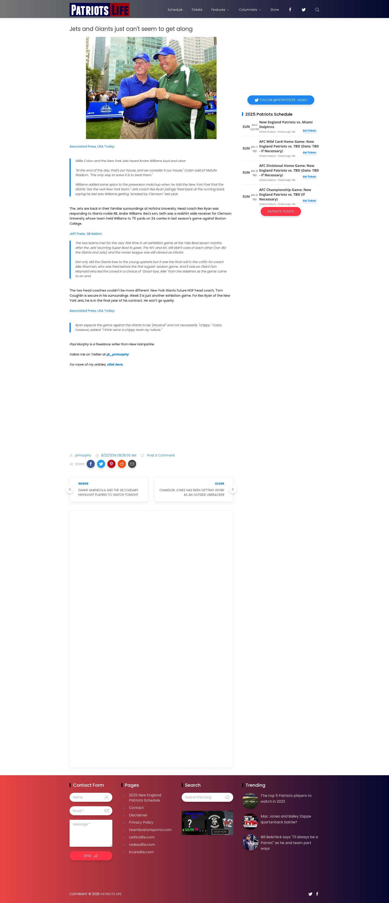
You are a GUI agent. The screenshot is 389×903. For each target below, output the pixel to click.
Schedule (175, 9)
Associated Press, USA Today (92, 146)
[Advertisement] (151, 414)
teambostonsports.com (150, 829)
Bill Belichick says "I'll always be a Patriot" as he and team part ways (289, 842)
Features (218, 9)
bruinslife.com (141, 852)
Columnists (248, 9)
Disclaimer (138, 815)
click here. (115, 364)
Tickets (197, 9)
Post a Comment (160, 455)
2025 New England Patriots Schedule (145, 798)
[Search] (317, 9)
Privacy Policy (141, 822)
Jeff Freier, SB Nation (86, 233)
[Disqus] (151, 579)
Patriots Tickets (281, 211)
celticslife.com (142, 837)
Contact (136, 807)
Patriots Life (110, 894)
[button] (91, 464)
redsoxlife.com (142, 844)
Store (275, 9)
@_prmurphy (117, 354)
